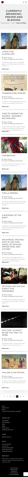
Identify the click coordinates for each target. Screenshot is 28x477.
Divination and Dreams (7, 447)
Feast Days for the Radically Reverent (11, 411)
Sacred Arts (19, 59)
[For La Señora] (14, 182)
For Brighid (8, 155)
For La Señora (10, 193)
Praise (3, 426)
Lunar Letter (5, 445)
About (3, 406)
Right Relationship (6, 444)
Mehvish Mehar (14, 472)
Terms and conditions (7, 429)
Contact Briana (6, 422)
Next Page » (23, 396)
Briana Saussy (8, 57)
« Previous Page (4, 396)
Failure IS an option (13, 372)
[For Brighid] (14, 144)
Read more (5, 69)
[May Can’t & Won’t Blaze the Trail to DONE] (14, 319)
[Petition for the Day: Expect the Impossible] (14, 275)
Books (3, 409)
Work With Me (5, 407)
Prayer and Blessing (9, 59)
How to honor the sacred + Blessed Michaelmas (12, 115)
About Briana (5, 420)
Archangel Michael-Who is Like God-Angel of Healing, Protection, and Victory (13, 244)
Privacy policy (5, 427)
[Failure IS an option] (14, 361)
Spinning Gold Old (6, 436)
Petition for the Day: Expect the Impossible (13, 288)
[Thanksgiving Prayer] (14, 82)
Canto (3, 424)
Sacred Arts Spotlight (7, 451)
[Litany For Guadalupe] (14, 40)
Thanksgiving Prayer (14, 93)
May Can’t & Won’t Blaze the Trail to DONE (12, 332)
